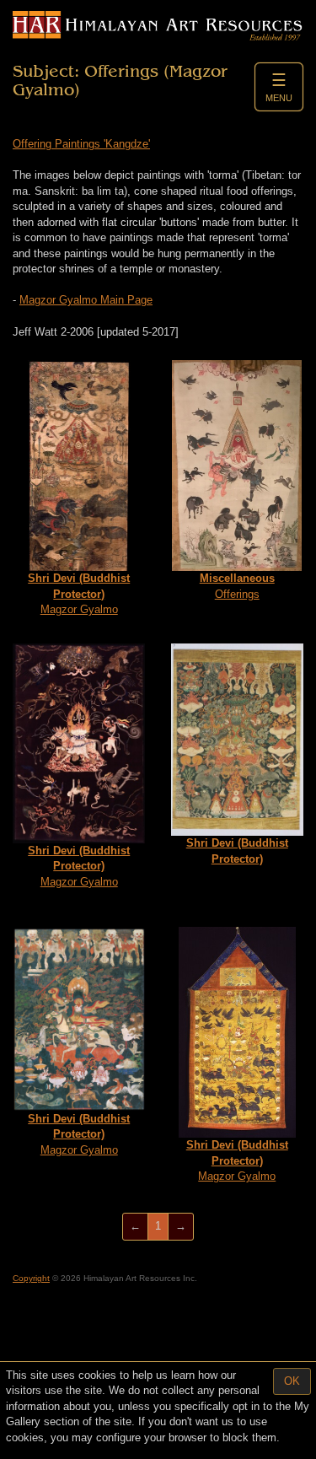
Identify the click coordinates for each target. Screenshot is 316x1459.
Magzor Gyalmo (79, 594)
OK (292, 1381)
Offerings (237, 586)
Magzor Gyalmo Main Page (86, 299)
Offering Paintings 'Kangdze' (81, 143)
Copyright (31, 1278)
